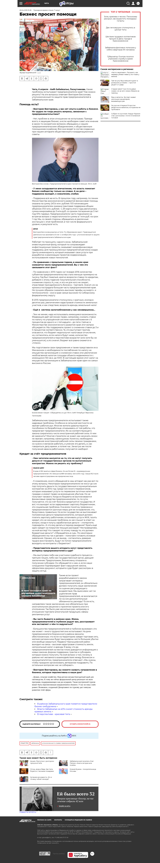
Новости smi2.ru (28, 812)
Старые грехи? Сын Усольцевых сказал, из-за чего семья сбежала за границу (125, 91)
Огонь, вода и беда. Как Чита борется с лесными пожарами (42, 770)
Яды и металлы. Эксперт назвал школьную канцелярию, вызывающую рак (123, 99)
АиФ (39, 73)
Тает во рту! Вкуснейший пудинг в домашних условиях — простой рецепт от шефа (124, 83)
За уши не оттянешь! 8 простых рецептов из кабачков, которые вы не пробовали (125, 107)
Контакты (58, 820)
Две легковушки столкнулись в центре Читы (120, 29)
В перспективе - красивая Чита (53, 714)
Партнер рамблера (59, 853)
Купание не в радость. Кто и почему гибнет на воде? (41, 778)
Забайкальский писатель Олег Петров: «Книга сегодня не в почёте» (82, 763)
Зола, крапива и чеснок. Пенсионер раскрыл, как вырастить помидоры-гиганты (120, 19)
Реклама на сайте (44, 820)
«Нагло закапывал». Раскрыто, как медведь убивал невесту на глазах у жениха (125, 74)
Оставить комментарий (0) (80, 724)
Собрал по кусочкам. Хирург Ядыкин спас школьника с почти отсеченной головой (125, 116)
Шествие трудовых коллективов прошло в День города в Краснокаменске (121, 39)
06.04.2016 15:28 (25, 10)
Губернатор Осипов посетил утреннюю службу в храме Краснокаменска (120, 59)
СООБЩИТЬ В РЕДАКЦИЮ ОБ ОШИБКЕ (78, 820)
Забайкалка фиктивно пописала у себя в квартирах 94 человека (120, 49)
